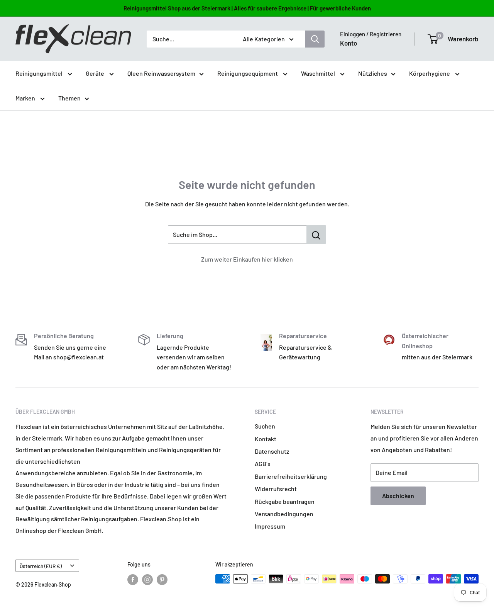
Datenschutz (272, 451)
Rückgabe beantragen (285, 501)
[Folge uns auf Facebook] (132, 579)
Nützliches (372, 73)
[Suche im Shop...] (316, 234)
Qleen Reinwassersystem (161, 73)
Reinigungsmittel (39, 73)
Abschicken (398, 495)
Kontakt (265, 438)
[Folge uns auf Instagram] (147, 579)
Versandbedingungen (284, 513)
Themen (69, 98)
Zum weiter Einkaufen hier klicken (247, 259)
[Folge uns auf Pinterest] (162, 579)
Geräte (95, 73)
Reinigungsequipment (248, 73)
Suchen (265, 426)
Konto (348, 43)
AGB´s (263, 463)
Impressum (270, 526)
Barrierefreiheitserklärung (291, 476)
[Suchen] (315, 39)
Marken (25, 98)
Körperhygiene (430, 73)
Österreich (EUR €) (41, 566)
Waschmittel (318, 73)
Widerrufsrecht (276, 488)
